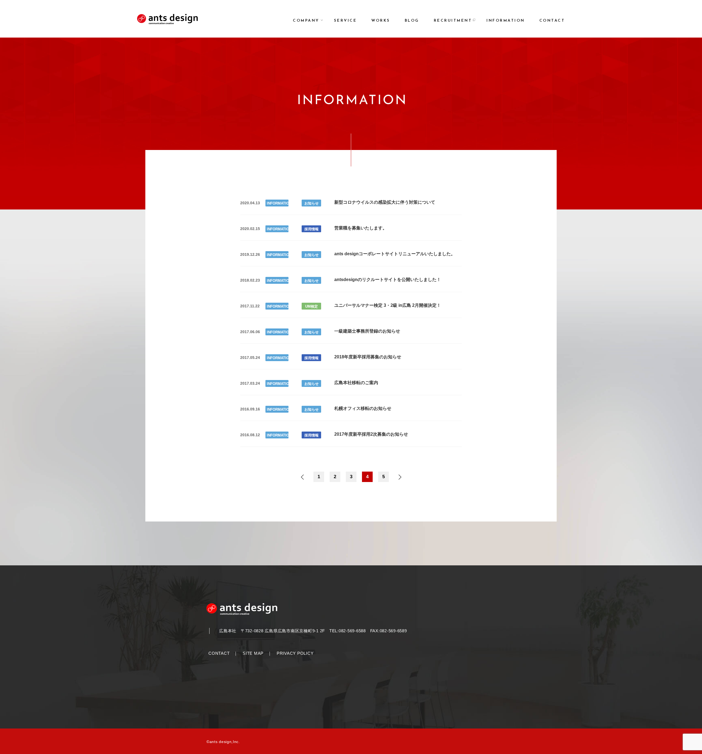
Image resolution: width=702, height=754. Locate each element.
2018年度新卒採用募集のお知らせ (367, 357)
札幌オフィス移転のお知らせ (362, 408)
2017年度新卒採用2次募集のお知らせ (371, 434)
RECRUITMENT (453, 21)
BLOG (412, 21)
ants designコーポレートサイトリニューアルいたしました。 (394, 253)
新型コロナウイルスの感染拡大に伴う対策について (384, 202)
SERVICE (345, 21)
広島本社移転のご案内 (356, 382)
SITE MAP (253, 653)
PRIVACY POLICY (295, 653)
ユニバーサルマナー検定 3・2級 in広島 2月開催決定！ (387, 305)
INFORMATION (505, 21)
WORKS (380, 21)
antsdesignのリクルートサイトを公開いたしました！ (387, 279)
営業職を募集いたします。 (360, 228)
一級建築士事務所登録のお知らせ (367, 331)
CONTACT (552, 21)
